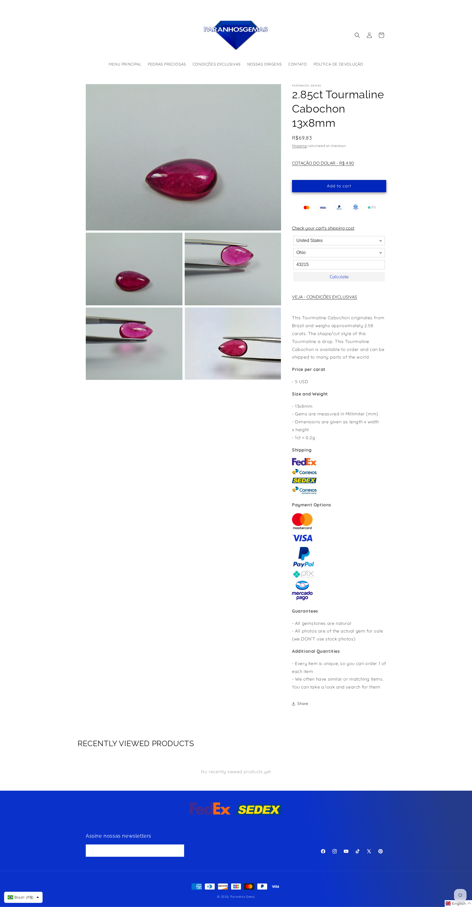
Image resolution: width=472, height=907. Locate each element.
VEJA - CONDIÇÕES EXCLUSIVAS (324, 297)
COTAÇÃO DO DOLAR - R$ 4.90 (323, 163)
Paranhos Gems (242, 897)
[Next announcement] (294, 5)
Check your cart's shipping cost (323, 228)
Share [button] (302, 703)
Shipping (299, 146)
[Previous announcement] (178, 5)
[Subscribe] (178, 851)
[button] (357, 35)
